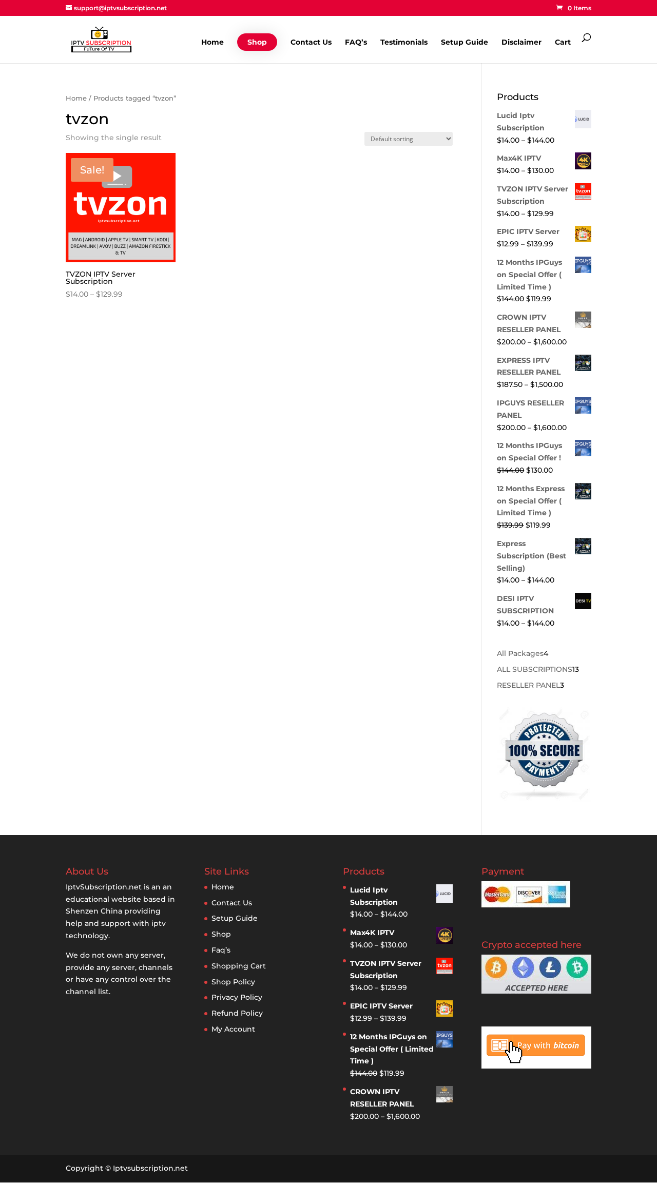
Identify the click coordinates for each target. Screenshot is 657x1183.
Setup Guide (464, 42)
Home (212, 42)
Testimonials (404, 42)
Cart (563, 42)
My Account (233, 1029)
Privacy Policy (236, 997)
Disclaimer (521, 42)
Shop (257, 42)
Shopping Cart (238, 966)
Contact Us (311, 42)
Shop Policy (233, 981)
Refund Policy (237, 1013)
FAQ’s (356, 42)
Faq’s (220, 950)
